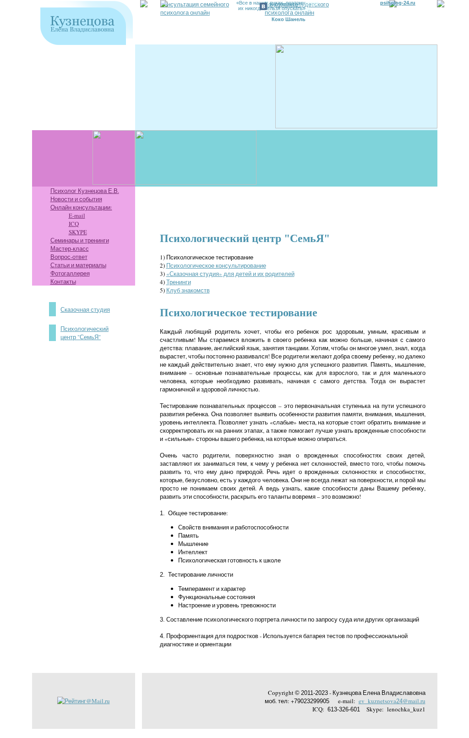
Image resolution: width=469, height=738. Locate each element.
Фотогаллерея (70, 273)
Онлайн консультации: (81, 207)
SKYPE (78, 232)
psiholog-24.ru (397, 3)
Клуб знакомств (188, 290)
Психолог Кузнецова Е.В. (84, 191)
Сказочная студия (85, 309)
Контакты (63, 281)
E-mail (77, 215)
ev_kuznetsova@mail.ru (392, 701)
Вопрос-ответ (68, 257)
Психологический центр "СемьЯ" (84, 333)
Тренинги (178, 282)
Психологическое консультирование (216, 265)
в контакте (284, 4)
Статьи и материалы (78, 265)
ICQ (74, 224)
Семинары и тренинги (79, 240)
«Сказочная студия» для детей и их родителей (230, 274)
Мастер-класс (69, 248)
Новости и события (76, 199)
